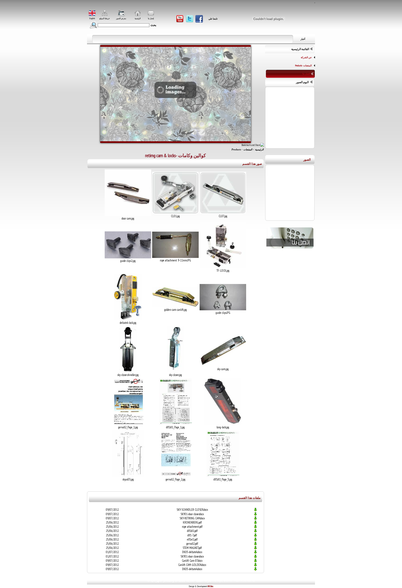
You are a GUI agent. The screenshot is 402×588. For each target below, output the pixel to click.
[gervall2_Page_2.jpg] (175, 476)
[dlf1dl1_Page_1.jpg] (175, 424)
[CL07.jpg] (223, 212)
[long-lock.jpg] (222, 424)
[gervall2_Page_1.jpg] (128, 424)
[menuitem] (290, 57)
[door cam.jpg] (128, 215)
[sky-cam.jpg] (223, 365)
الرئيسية (138, 18)
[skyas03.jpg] (128, 476)
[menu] (290, 65)
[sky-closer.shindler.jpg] (128, 371)
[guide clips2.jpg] (128, 257)
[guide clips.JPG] (223, 309)
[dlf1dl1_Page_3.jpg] (223, 476)
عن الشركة (306, 57)
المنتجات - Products (303, 65)
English (92, 18)
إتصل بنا (151, 18)
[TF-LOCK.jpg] (223, 267)
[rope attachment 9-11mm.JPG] (175, 257)
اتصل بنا (306, 73)
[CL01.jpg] (175, 212)
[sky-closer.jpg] (175, 371)
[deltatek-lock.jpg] (128, 319)
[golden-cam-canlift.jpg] (175, 306)
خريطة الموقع (104, 18)
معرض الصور (121, 18)
